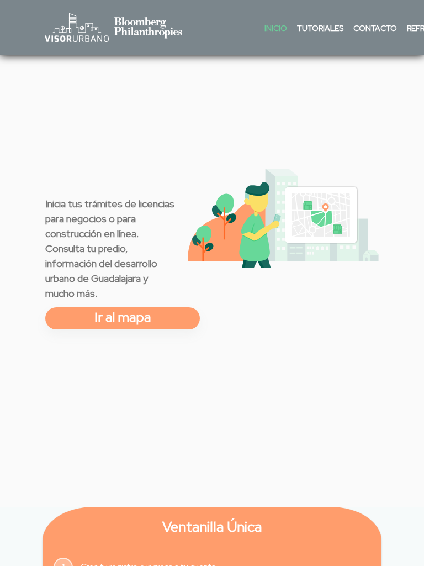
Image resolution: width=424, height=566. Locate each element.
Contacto (375, 28)
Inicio (275, 28)
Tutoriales (320, 28)
